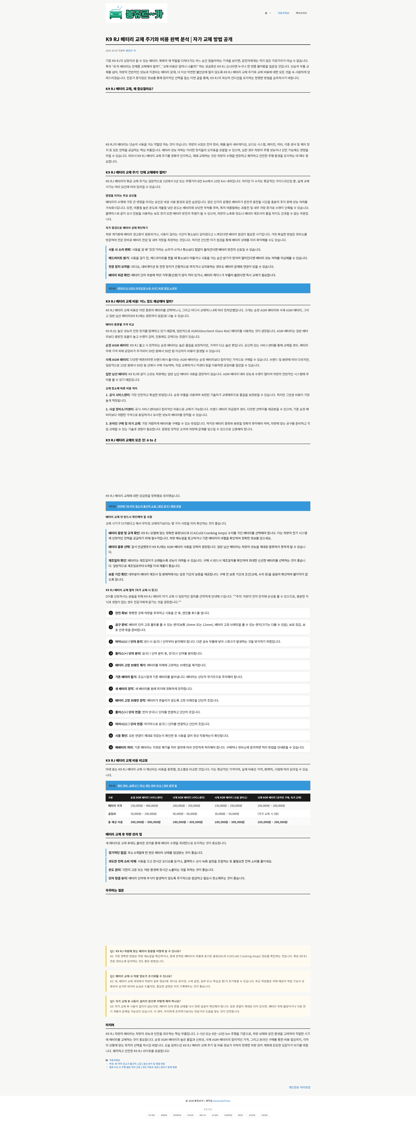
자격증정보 (177, 1115)
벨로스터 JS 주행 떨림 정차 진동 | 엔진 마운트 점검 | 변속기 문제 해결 (143, 1067)
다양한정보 (228, 1115)
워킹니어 (202, 1115)
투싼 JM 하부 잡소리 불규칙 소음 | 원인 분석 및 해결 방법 (137, 1063)
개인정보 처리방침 (299, 1087)
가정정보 (264, 1115)
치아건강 (190, 1115)
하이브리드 (301, 13)
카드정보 (151, 1115)
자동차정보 (283, 13)
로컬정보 (164, 1115)
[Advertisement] (208, 117)
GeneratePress (221, 1100)
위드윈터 (215, 1115)
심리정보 (252, 1115)
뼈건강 (240, 1115)
